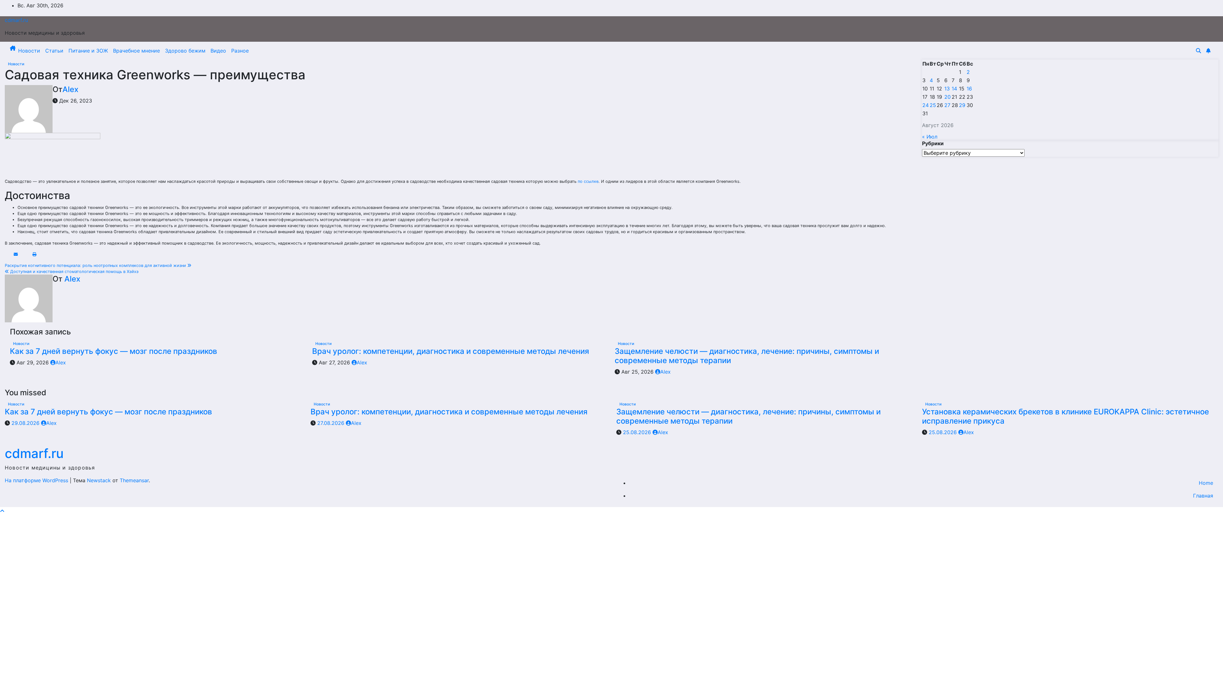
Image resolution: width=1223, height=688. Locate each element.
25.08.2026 (638, 432)
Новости (29, 50)
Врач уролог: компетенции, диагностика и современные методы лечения (450, 351)
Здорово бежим (185, 50)
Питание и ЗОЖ (88, 50)
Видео (218, 50)
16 (969, 88)
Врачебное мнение (136, 50)
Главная (1203, 495)
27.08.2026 (331, 423)
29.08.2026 (26, 423)
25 (933, 105)
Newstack (99, 480)
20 (947, 97)
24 (925, 105)
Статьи (54, 50)
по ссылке (588, 181)
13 (947, 88)
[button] (1198, 50)
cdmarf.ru (16, 20)
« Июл (929, 136)
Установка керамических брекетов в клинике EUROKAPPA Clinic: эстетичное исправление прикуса (1065, 416)
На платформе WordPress (37, 480)
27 (947, 105)
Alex (70, 89)
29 (962, 105)
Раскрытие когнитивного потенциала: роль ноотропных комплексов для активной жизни (96, 265)
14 (954, 88)
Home (1206, 483)
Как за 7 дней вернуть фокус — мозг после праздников (113, 351)
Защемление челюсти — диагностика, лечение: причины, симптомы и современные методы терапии (747, 356)
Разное (240, 50)
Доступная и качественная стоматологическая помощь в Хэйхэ (74, 271)
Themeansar (134, 480)
